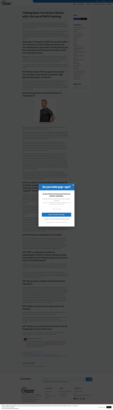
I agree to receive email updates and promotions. (57, 219)
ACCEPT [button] (109, 407)
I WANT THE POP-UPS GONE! (56, 214)
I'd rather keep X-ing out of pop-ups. (56, 222)
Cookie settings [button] (101, 407)
